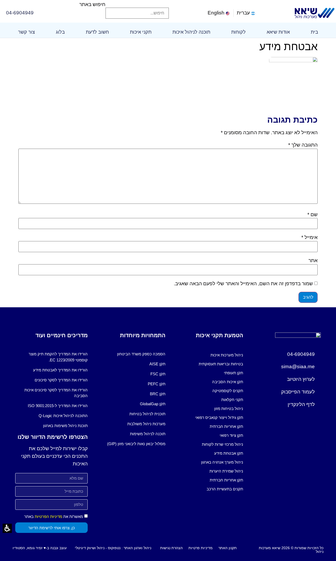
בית (314, 32)
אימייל (309, 237)
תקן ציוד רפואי (231, 435)
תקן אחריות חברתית (226, 426)
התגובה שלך (303, 144)
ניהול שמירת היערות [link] (226, 471)
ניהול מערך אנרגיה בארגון (222, 462)
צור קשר (26, 32)
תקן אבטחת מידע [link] (228, 453)
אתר (313, 260)
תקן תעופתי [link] (233, 373)
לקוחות (238, 32)
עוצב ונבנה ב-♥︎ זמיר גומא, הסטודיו (40, 548)
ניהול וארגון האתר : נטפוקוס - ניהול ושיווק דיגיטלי (113, 548)
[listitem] (207, 355)
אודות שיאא (278, 32)
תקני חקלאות (232, 399)
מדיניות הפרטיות (48, 516)
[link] (219, 13)
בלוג (60, 32)
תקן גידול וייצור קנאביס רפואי (219, 417)
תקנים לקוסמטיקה (227, 390)
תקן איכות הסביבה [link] (227, 382)
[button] (137, 4)
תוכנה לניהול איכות (191, 32)
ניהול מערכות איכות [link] (227, 355)
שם (312, 214)
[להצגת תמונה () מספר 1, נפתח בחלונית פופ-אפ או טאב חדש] (293, 60)
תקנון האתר (227, 548)
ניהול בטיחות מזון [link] (228, 408)
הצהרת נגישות (171, 548)
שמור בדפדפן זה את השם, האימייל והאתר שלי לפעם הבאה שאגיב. (243, 283)
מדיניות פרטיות (200, 548)
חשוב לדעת (97, 32)
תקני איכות (140, 32)
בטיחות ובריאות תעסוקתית (221, 364)
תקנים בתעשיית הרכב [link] (225, 489)
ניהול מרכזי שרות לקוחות (222, 444)
